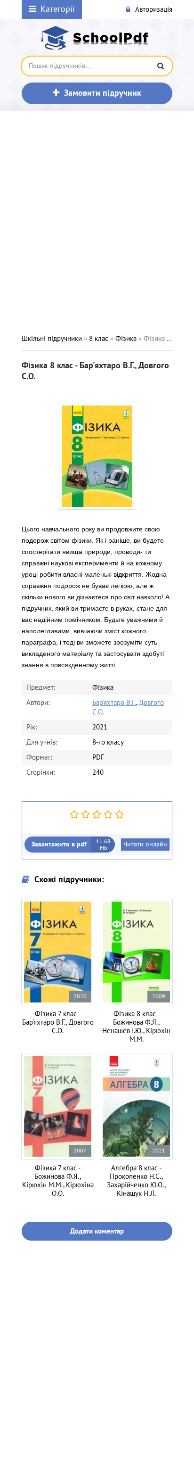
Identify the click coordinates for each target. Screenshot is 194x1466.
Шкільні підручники (52, 338)
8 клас (98, 338)
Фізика (126, 338)
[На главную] (97, 38)
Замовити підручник (102, 93)
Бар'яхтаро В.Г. (114, 702)
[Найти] (160, 66)
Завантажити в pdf (71, 844)
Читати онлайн (145, 844)
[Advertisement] (97, 222)
